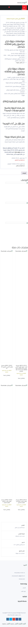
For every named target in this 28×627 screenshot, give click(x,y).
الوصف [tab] (24, 173)
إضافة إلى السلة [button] (21, 378)
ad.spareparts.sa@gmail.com (18, 576)
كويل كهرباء (19, 62)
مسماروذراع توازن (20, 166)
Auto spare (17, 152)
